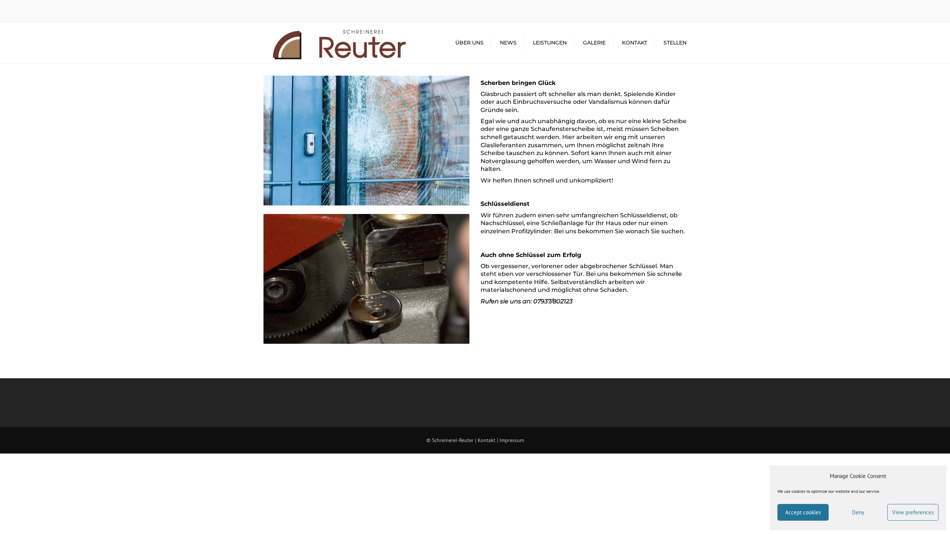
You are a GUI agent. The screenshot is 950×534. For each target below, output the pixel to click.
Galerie (594, 42)
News (508, 42)
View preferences (913, 512)
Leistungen (550, 42)
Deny (858, 512)
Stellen (675, 42)
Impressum (511, 440)
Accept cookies (803, 512)
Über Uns (469, 42)
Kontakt (634, 42)
